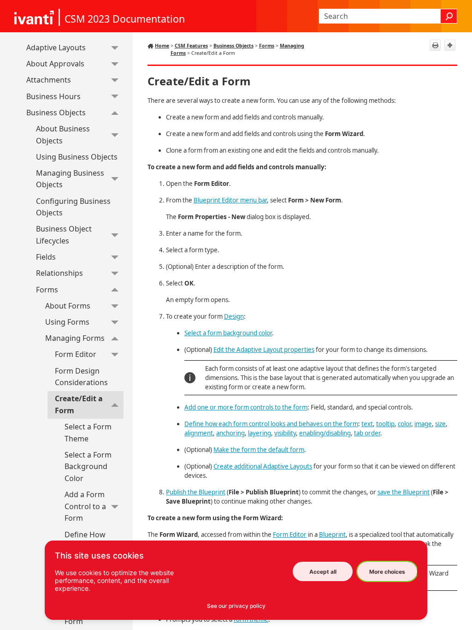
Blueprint (332, 534)
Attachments (48, 80)
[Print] (435, 45)
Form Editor (75, 354)
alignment (198, 433)
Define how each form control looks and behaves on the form (271, 424)
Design (234, 316)
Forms (47, 290)
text (367, 424)
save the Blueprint (404, 492)
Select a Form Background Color (88, 466)
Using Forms (67, 322)
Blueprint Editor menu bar (230, 200)
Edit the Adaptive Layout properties (263, 349)
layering (259, 433)
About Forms (67, 306)
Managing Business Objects (70, 179)
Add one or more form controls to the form (245, 407)
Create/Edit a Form (79, 404)
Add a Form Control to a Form (85, 506)
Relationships (59, 273)
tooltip (385, 424)
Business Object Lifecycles (64, 235)
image (423, 424)
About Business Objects (63, 135)
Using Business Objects (77, 157)
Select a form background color (228, 333)
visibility (285, 433)
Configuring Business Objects (73, 207)
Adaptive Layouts (56, 47)
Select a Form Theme (88, 433)
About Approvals (55, 64)
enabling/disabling (325, 433)
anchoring (230, 433)
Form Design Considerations (81, 377)
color (404, 424)
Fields (46, 257)
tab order (367, 433)
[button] (449, 16)
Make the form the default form (258, 450)
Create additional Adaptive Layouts (262, 466)
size (440, 424)
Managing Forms (75, 338)
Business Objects (56, 112)
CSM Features (191, 45)
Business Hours (53, 96)
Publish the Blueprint (195, 492)
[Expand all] (449, 45)
